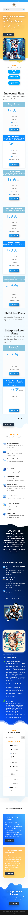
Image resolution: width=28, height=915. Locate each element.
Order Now (13, 129)
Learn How (14, 903)
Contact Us (10, 840)
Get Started (8, 34)
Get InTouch (8, 424)
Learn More (10, 873)
